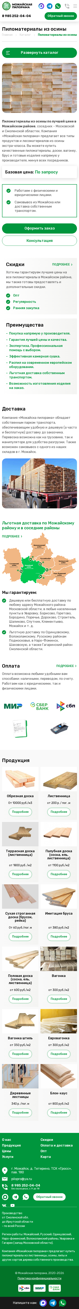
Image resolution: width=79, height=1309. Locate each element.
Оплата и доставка (57, 1145)
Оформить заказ (40, 228)
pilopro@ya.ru (21, 1179)
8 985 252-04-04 (16, 16)
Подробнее (61, 264)
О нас (6, 1140)
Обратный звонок (61, 16)
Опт (44, 1151)
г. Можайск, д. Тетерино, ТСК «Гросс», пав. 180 (41, 1170)
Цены (6, 1151)
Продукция (11, 1145)
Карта (46, 1157)
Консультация (40, 240)
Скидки (47, 1140)
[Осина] (39, 88)
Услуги (7, 1157)
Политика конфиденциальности (39, 1278)
